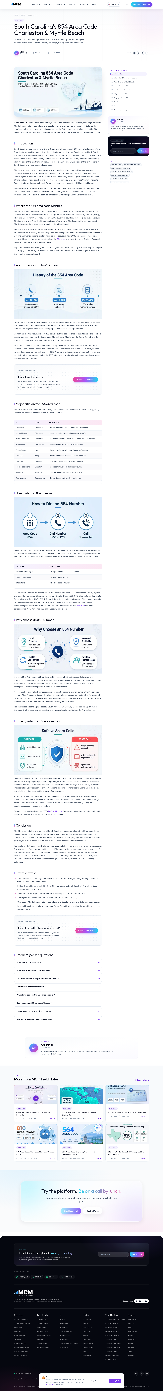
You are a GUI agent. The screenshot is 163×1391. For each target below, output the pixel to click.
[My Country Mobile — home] (16, 4)
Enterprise (40, 1339)
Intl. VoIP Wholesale (112, 1355)
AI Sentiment (64, 1339)
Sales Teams (87, 1339)
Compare (131, 1339)
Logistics (86, 1335)
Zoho (130, 1351)
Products (36, 4)
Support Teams (88, 1343)
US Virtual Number (111, 1323)
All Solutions (87, 1319)
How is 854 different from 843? (31, 987)
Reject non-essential (98, 1381)
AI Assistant (64, 1327)
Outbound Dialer (42, 1323)
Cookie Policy (51, 1385)
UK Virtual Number (111, 1327)
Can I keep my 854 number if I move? (34, 1003)
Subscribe (143, 151)
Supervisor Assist (43, 1331)
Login (126, 4)
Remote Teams (88, 1347)
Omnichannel (41, 1319)
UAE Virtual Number (112, 1335)
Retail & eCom (87, 1327)
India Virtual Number (112, 1331)
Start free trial (141, 1301)
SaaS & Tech (87, 1331)
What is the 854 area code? (29, 962)
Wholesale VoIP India (112, 1347)
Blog (23, 15)
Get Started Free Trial (141, 4)
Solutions (61, 4)
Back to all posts (143, 1080)
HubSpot (131, 1347)
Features (48, 4)
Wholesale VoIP (111, 1339)
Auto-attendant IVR (21, 1351)
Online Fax (18, 1339)
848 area (81, 606)
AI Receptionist (65, 1323)
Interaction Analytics (44, 1335)
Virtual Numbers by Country (115, 1319)
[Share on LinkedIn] (134, 53)
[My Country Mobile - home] (23, 1293)
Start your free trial (86, 930)
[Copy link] (147, 53)
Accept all (115, 1381)
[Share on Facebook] (142, 53)
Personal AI (64, 1347)
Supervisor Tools (43, 1347)
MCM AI (62, 1319)
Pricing (94, 4)
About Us (131, 1323)
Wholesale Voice (111, 1351)
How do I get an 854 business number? (35, 1011)
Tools (72, 4)
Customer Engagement (22, 1323)
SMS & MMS (18, 1327)
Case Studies (132, 1331)
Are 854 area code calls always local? (34, 1019)
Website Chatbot (20, 1343)
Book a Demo (93, 1211)
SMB (84, 1351)
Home (16, 15)
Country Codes (110, 1359)
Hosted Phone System (21, 1347)
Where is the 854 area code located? (34, 970)
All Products (132, 1319)
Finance (85, 1323)
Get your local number (85, 379)
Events (130, 1343)
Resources (84, 4)
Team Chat (18, 1331)
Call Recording (42, 1343)
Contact (131, 1355)
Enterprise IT (87, 1355)
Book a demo (128, 1301)
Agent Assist (41, 1327)
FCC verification (55, 811)
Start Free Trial (71, 1211)
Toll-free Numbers (20, 1355)
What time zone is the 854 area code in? (36, 995)
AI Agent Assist (65, 1335)
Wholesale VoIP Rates (113, 1343)
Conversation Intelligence (69, 1343)
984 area (61, 239)
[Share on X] (138, 53)
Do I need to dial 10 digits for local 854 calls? (38, 978)
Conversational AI (66, 1331)
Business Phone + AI (21, 1319)
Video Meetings (19, 1335)
